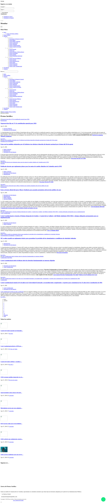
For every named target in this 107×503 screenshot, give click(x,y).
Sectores (5, 36)
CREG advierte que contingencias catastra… (12, 439)
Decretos (3, 163)
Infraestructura (6, 150)
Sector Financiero (13, 63)
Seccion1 (11, 333)
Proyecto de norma (13, 380)
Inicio (4, 32)
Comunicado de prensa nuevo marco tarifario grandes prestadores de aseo (19, 208)
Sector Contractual (13, 42)
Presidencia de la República (7, 141)
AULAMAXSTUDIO (18, 500)
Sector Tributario (13, 44)
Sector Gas (11, 50)
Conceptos (11, 395)
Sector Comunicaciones (14, 45)
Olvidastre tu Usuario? (8, 17)
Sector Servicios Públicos (15, 58)
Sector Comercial (13, 65)
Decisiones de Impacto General (16, 39)
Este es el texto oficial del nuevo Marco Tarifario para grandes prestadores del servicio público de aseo (31, 190)
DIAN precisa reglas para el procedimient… (11, 423)
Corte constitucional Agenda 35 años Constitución (12, 291)
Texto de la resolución (97, 135)
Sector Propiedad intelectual (15, 56)
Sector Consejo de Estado (15, 46)
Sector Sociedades (13, 53)
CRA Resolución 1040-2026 (97, 206)
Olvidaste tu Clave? (8, 16)
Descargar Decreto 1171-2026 (78, 158)
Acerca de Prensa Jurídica (12, 33)
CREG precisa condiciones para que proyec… (12, 454)
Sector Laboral (12, 54)
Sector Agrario (12, 59)
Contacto (5, 69)
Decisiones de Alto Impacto (9, 130)
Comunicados (4, 279)
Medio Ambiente (7, 149)
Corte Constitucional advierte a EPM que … (11, 346)
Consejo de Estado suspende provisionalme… (12, 330)
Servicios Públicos (7, 128)
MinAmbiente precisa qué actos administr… (11, 408)
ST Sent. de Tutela (13, 349)
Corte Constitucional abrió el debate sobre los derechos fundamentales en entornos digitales (28, 260)
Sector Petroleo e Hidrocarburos (16, 52)
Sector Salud (12, 62)
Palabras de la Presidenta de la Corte (88, 274)
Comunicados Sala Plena (6, 257)
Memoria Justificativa (6, 136)
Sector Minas (12, 40)
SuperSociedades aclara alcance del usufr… (11, 392)
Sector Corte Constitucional (15, 66)
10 (4, 313)
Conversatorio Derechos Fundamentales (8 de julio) (65, 274)
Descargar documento (62, 252)
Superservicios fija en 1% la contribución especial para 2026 (18, 123)
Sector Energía (12, 49)
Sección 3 (11, 364)
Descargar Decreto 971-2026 (46, 182)
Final (4, 316)
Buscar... (3, 71)
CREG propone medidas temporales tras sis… (12, 377)
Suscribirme (6, 67)
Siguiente (5, 315)
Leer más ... (3, 138)
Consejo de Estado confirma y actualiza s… (11, 361)
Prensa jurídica (6, 35)
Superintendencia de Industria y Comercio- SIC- (12, 235)
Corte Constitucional (5, 213)
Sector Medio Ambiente (14, 41)
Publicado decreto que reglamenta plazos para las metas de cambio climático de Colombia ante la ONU (31, 166)
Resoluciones (4, 120)
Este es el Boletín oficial (53, 230)
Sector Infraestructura (14, 61)
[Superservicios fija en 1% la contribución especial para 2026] (15, 119)
